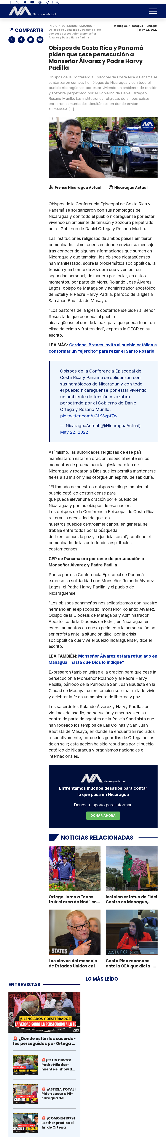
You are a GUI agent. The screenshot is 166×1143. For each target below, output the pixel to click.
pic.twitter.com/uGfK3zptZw (88, 416)
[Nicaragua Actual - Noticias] (32, 11)
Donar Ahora (103, 815)
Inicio (53, 25)
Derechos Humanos (77, 25)
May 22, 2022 (74, 432)
